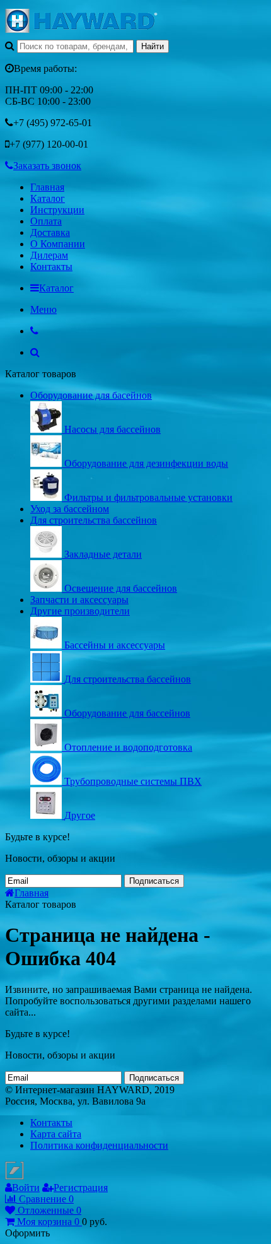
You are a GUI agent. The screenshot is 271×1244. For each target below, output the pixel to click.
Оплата (46, 221)
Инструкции (57, 209)
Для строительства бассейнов (93, 520)
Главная (47, 187)
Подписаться (154, 881)
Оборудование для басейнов (91, 395)
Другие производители (80, 611)
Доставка (50, 232)
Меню (43, 309)
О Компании (57, 243)
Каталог (47, 198)
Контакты (51, 266)
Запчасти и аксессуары (79, 599)
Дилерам (49, 255)
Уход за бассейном (69, 508)
